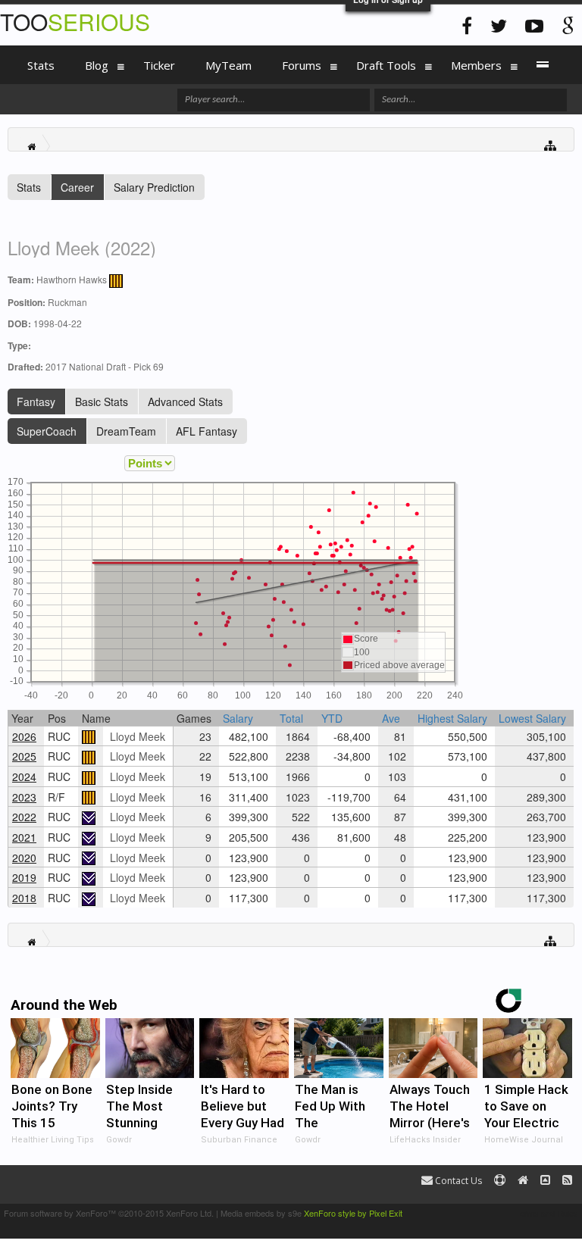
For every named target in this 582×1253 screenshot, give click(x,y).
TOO (75, 21)
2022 (24, 816)
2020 (24, 857)
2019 (24, 877)
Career (77, 187)
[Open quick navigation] (550, 144)
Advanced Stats (185, 401)
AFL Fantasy (206, 431)
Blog (96, 65)
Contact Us (457, 1180)
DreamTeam (126, 431)
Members (476, 65)
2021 (24, 837)
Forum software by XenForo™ (109, 1213)
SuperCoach (47, 431)
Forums (301, 65)
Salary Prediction (154, 187)
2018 (24, 897)
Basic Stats (101, 401)
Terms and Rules (546, 1213)
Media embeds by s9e (261, 1213)
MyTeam (228, 65)
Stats (29, 187)
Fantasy (36, 401)
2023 (24, 797)
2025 (24, 756)
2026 (24, 736)
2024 (24, 776)
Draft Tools (386, 65)
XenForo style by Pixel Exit (353, 1213)
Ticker (159, 65)
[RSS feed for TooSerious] (567, 1180)
